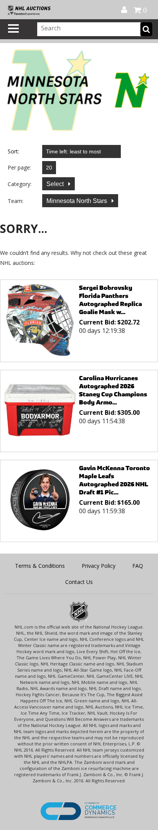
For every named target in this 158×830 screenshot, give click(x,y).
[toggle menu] (13, 28)
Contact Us (79, 581)
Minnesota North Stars (77, 201)
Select (55, 184)
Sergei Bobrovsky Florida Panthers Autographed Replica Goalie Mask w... (110, 300)
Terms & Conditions (40, 565)
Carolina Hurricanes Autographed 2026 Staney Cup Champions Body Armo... (113, 390)
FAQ (137, 565)
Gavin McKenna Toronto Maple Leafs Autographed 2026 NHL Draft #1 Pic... (114, 480)
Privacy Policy (98, 565)
